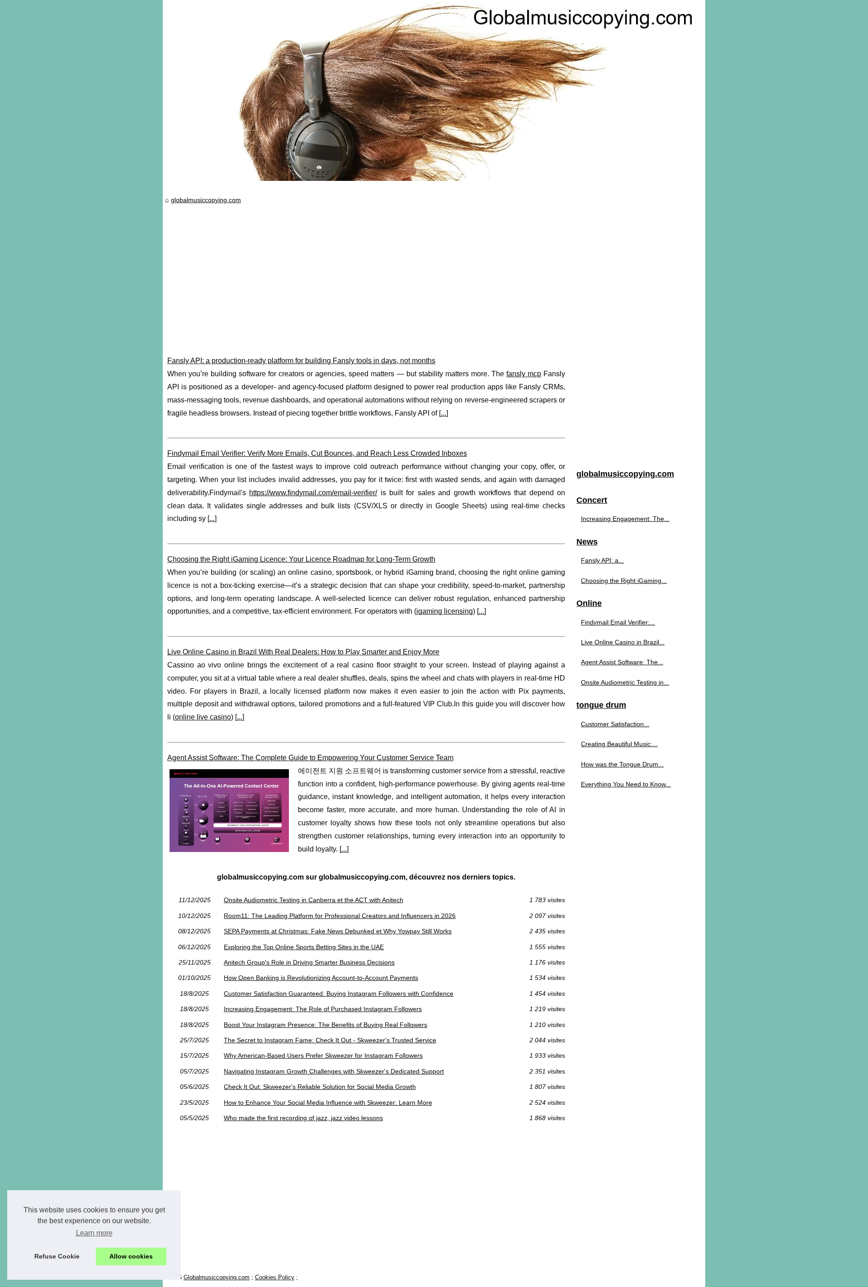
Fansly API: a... (602, 560)
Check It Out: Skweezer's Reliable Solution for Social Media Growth (320, 1087)
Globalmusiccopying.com (217, 1277)
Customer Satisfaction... (615, 724)
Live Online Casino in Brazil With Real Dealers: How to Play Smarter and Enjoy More (303, 652)
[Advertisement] (366, 273)
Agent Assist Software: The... (622, 662)
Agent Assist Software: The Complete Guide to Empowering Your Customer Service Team (310, 758)
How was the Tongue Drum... (622, 764)
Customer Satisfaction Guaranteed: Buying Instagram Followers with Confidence (338, 993)
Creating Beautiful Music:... (619, 744)
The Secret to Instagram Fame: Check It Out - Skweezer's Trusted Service (330, 1040)
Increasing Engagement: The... (625, 518)
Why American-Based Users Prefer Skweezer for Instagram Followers (323, 1055)
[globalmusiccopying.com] (434, 90)
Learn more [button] (94, 1233)
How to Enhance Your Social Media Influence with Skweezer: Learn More (328, 1102)
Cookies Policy (274, 1277)
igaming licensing (444, 611)
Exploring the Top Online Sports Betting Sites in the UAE (304, 947)
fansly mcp (523, 374)
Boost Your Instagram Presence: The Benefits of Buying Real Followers (325, 1025)
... (443, 413)
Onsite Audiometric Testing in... (625, 682)
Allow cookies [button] (131, 1256)
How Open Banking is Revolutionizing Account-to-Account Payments (321, 978)
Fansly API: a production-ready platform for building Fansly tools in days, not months (301, 360)
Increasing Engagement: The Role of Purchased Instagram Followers (323, 1009)
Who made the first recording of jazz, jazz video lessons (303, 1118)
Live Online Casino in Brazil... (623, 642)
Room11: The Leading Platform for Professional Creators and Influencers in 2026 (340, 916)
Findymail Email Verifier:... (618, 622)
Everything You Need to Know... (626, 784)
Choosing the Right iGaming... (624, 580)
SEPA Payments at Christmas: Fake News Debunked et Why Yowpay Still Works (338, 931)
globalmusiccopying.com (206, 199)
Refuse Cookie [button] (57, 1256)
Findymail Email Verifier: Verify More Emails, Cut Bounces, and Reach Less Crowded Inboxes (317, 453)
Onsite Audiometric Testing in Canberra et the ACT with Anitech (313, 900)
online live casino (203, 717)
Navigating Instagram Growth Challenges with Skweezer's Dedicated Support (334, 1071)
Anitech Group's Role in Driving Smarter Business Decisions (309, 962)
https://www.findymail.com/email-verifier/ (313, 493)
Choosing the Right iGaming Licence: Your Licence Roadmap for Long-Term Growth (301, 559)
